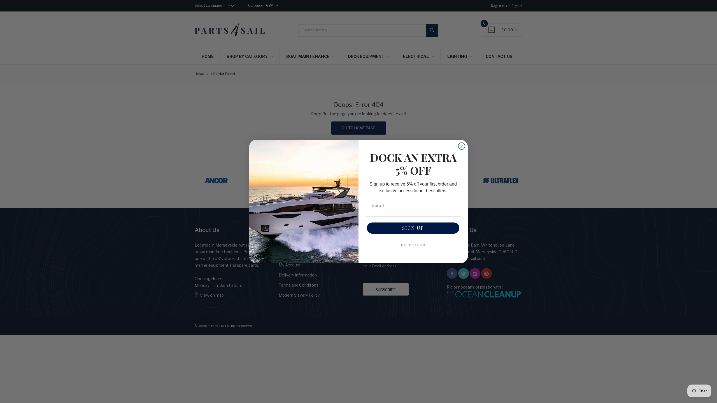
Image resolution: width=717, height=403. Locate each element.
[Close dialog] (461, 146)
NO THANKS (413, 245)
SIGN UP (413, 228)
